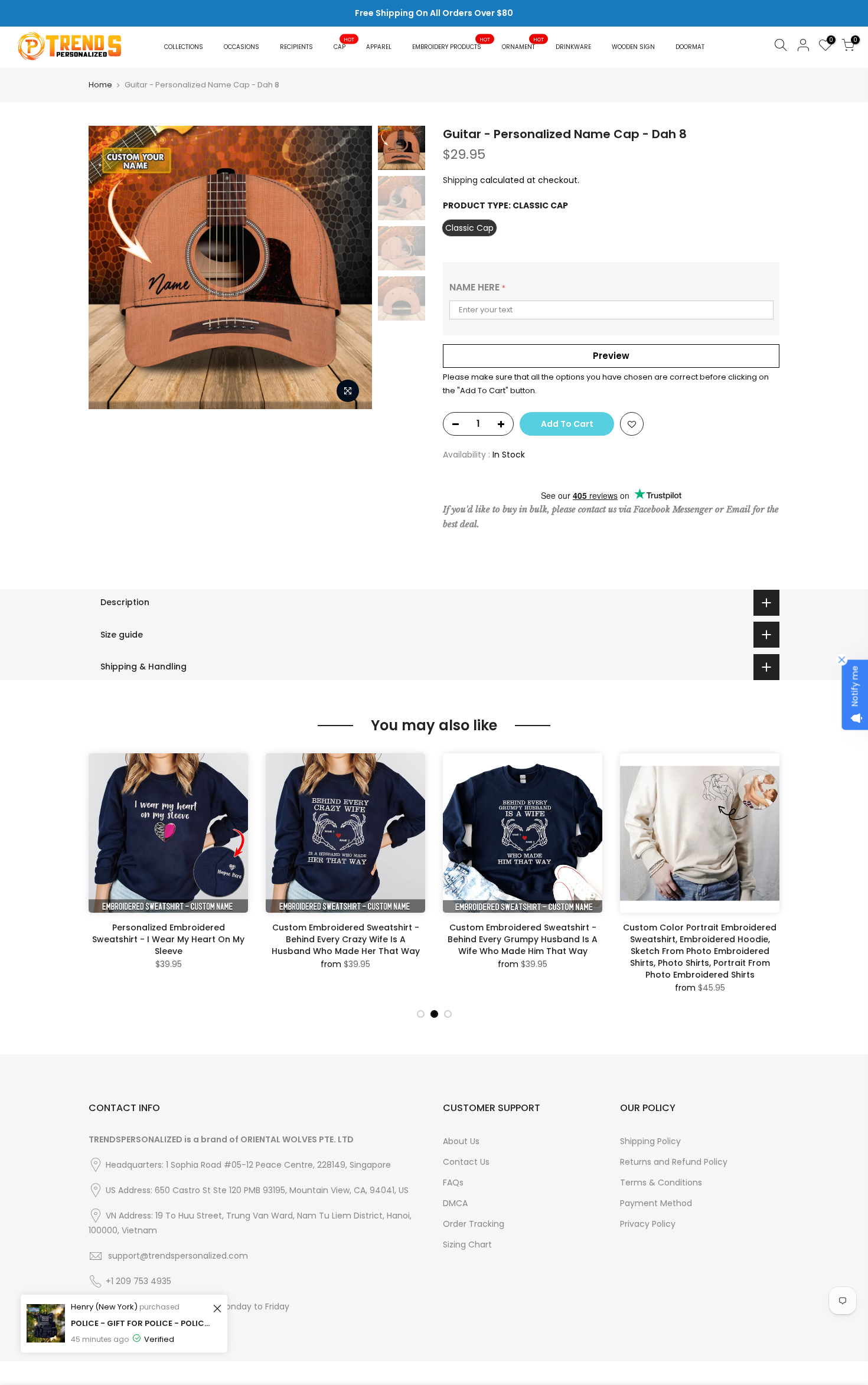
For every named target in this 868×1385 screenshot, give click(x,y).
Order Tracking (473, 1224)
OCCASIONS (241, 47)
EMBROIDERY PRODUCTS (451, 43)
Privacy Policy (648, 1224)
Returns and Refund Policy (673, 1162)
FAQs (453, 1182)
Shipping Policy (650, 1141)
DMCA (455, 1203)
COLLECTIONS (183, 47)
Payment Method (656, 1203)
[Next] (351, 267)
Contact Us (466, 1162)
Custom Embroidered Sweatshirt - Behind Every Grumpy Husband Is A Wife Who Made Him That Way (394, 939)
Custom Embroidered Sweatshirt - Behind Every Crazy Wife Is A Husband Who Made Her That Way (216, 939)
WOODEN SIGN (633, 47)
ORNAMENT (523, 43)
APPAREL (378, 47)
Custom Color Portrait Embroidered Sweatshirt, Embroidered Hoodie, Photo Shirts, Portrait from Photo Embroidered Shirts (748, 945)
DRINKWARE (573, 47)
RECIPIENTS (296, 47)
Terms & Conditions (661, 1182)
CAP (344, 43)
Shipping (460, 180)
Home (100, 85)
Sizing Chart (467, 1244)
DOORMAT (690, 47)
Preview (611, 355)
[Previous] (109, 267)
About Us (461, 1141)
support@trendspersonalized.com (178, 1256)
